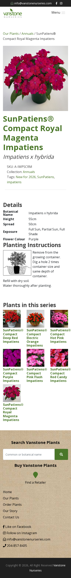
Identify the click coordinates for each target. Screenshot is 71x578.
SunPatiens (45, 177)
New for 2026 (26, 177)
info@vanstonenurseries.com (33, 3)
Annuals (27, 33)
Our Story (10, 511)
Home (7, 492)
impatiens (14, 182)
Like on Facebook (18, 526)
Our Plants (11, 33)
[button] (58, 12)
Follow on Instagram (21, 533)
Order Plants (12, 504)
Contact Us (11, 517)
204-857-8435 (16, 545)
